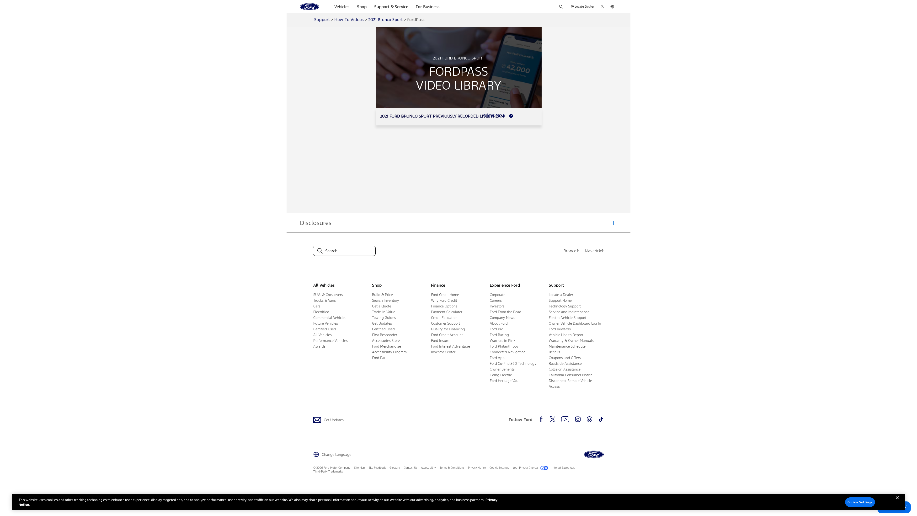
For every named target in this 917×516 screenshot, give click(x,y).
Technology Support (565, 306)
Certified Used (324, 329)
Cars (316, 306)
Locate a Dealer (561, 294)
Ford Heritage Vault (505, 380)
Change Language (336, 454)
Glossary (394, 467)
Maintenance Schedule (567, 346)
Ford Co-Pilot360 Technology (513, 363)
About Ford (499, 323)
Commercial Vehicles (329, 317)
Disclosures (315, 223)
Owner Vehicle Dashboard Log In (575, 323)
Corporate (497, 294)
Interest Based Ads (563, 467)
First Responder (384, 335)
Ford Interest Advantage (450, 346)
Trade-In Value (383, 312)
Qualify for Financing (448, 329)
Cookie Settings (860, 502)
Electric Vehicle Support (567, 317)
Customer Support (445, 323)
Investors (497, 306)
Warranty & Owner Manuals (571, 340)
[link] (498, 116)
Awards (319, 346)
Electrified (321, 312)
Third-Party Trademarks (328, 471)
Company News (502, 317)
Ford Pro (496, 329)
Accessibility (428, 467)
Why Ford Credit (444, 300)
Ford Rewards (560, 329)
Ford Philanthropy (504, 346)
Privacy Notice (477, 467)
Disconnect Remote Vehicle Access (570, 383)
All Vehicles (322, 335)
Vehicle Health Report (566, 335)
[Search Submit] (561, 7)
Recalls (554, 352)
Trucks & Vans (324, 300)
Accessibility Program (389, 352)
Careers (496, 300)
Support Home (560, 300)
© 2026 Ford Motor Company (331, 467)
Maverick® (594, 250)
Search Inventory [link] (385, 300)
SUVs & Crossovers (328, 294)
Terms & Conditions (452, 467)
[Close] (897, 501)
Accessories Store (386, 340)
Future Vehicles (325, 323)
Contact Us (410, 467)
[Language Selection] (612, 6)
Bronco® (571, 250)
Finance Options (444, 306)
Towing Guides (384, 317)
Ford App (497, 357)
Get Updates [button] (382, 323)
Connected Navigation (508, 352)
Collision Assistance (565, 369)
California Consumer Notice (570, 375)
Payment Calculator (446, 312)
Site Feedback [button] (377, 467)
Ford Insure (440, 340)
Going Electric (501, 375)
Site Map (359, 467)
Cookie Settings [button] (499, 467)
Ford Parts (380, 357)
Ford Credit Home (445, 294)
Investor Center (443, 352)
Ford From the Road (505, 312)
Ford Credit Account (447, 335)
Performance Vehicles (330, 340)
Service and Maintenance (569, 312)
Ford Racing (499, 335)
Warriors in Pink (502, 340)
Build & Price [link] (382, 294)
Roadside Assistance (565, 363)
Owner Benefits (502, 369)
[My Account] (602, 6)
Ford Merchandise (386, 346)
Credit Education (444, 317)
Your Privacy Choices (525, 467)
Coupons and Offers (565, 357)
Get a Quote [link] (381, 306)
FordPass (416, 20)
